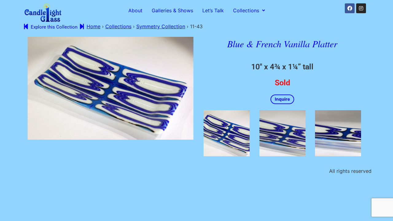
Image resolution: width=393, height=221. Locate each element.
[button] (249, 10)
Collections (246, 10)
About (135, 10)
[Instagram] (361, 8)
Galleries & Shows (172, 10)
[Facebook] (350, 8)
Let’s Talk (213, 10)
